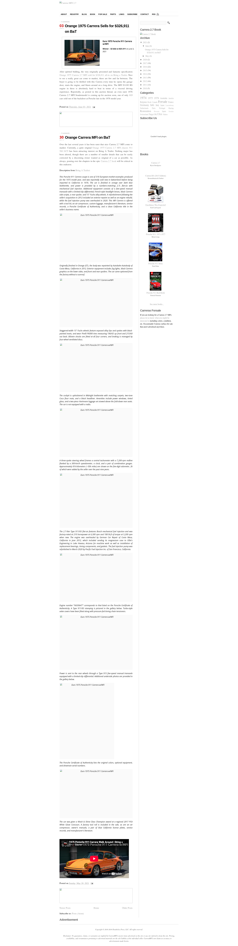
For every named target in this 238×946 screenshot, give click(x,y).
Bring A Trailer (82, 170)
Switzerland (144, 114)
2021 (145, 42)
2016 (145, 66)
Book (92, 14)
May (147, 56)
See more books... (157, 304)
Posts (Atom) (78, 913)
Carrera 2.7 (155, 162)
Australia (163, 98)
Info (152, 104)
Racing (171, 108)
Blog (84, 14)
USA (159, 114)
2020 (145, 59)
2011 (145, 84)
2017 (145, 63)
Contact (144, 14)
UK (155, 114)
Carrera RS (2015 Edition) (155, 175)
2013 (145, 77)
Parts (113, 14)
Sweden (171, 111)
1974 (143, 98)
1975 (150, 97)
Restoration (145, 111)
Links (121, 14)
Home (96, 907)
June (147, 46)
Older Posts (127, 907)
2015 (145, 70)
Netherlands (144, 108)
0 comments (65, 22)
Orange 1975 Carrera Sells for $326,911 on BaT (156, 51)
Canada (154, 102)
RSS (153, 14)
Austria (171, 98)
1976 (156, 97)
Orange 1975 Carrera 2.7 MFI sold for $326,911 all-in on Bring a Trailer (93, 74)
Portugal (162, 108)
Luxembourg (170, 105)
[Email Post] (94, 106)
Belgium (143, 102)
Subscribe (132, 14)
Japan (162, 105)
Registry (74, 14)
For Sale (102, 14)
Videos (165, 114)
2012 (145, 81)
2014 (145, 74)
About (64, 14)
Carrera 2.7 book (108, 161)
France (171, 102)
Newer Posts (65, 907)
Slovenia (156, 111)
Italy (157, 105)
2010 (145, 88)
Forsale (162, 101)
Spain (164, 111)
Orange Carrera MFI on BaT (87, 137)
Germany (144, 104)
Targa (151, 114)
